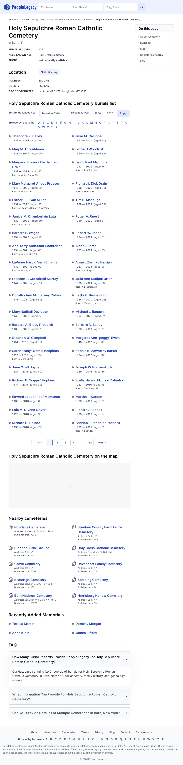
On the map (51, 72)
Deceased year (80, 112)
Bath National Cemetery (33, 596)
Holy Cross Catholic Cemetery (101, 548)
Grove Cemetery (27, 564)
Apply (123, 113)
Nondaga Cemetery (29, 527)
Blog (112, 732)
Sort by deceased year (22, 112)
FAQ (142, 60)
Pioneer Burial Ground (31, 548)
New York (14, 19)
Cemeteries (69, 732)
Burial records (144, 732)
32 (90, 442)
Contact (125, 732)
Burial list (145, 42)
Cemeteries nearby (151, 54)
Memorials (49, 732)
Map (143, 48)
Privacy (99, 732)
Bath (43, 19)
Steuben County (29, 19)
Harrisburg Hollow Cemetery (100, 596)
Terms (85, 732)
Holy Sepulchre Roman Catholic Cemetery (71, 19)
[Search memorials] (141, 7)
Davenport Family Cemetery (100, 564)
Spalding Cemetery (93, 580)
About (34, 732)
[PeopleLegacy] (20, 7)
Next (100, 442)
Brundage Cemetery (30, 580)
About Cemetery (150, 36)
